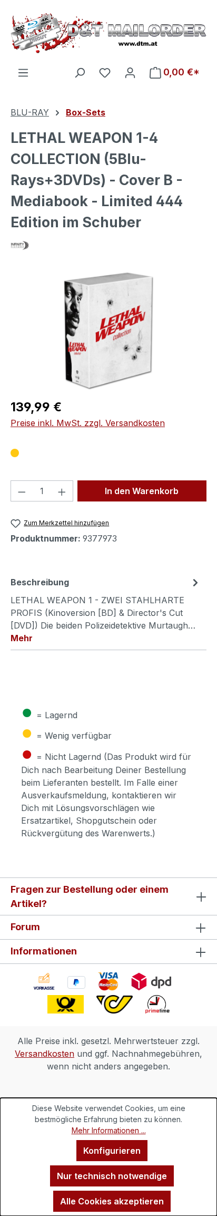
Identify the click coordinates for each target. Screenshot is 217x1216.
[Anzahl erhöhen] (62, 490)
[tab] (106, 609)
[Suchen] (79, 72)
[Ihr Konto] (130, 72)
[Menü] (23, 72)
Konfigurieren (112, 1150)
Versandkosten (44, 1053)
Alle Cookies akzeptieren (112, 1201)
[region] (108, 330)
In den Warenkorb (142, 491)
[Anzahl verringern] (22, 490)
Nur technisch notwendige (112, 1176)
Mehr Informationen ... (109, 1130)
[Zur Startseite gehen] (108, 33)
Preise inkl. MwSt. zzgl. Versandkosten (88, 423)
